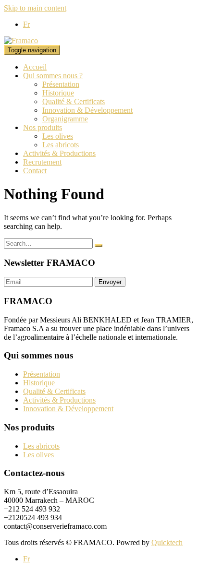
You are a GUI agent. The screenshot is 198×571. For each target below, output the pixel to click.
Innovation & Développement (87, 110)
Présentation (60, 84)
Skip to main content (35, 8)
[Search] (98, 245)
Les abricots (60, 145)
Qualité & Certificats (73, 101)
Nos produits (42, 127)
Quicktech (167, 542)
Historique (58, 93)
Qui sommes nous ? (53, 75)
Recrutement (42, 162)
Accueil (35, 67)
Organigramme (65, 119)
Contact (35, 171)
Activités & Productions (59, 153)
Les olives (57, 136)
